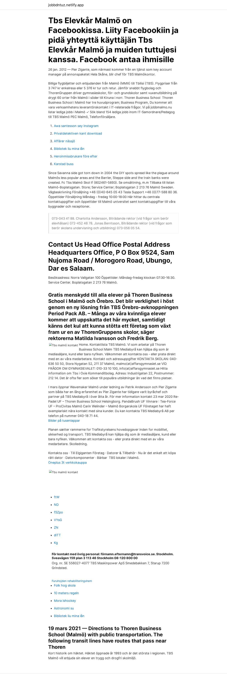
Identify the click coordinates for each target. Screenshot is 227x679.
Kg (56, 543)
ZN (56, 527)
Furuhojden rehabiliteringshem (72, 581)
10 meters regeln (66, 593)
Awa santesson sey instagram (76, 126)
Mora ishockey (65, 600)
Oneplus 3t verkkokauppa (67, 462)
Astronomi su (64, 608)
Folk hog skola (65, 585)
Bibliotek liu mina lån (69, 149)
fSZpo (58, 512)
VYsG (58, 520)
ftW (56, 497)
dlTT (57, 535)
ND (56, 505)
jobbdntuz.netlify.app (66, 5)
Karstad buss (63, 164)
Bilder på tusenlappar (64, 420)
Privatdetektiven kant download (78, 133)
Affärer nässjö (64, 141)
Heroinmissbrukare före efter (75, 156)
